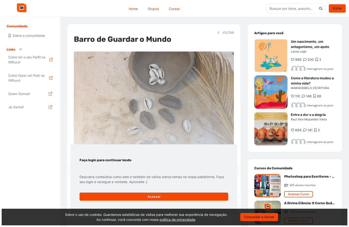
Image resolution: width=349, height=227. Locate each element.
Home (133, 8)
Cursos (174, 8)
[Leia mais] (271, 55)
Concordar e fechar (259, 217)
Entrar (337, 8)
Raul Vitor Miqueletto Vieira (309, 119)
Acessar (153, 196)
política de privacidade (177, 220)
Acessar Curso (298, 194)
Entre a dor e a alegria (308, 115)
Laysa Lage (298, 51)
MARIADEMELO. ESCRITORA (310, 88)
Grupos (153, 8)
